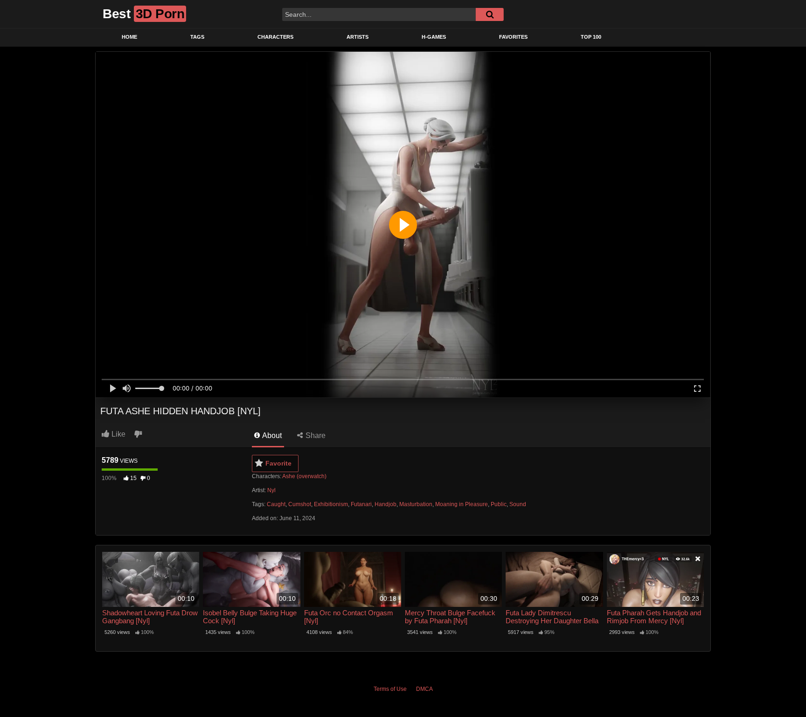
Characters (275, 37)
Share (315, 435)
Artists (357, 37)
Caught (276, 504)
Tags (197, 37)
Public (499, 504)
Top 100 (591, 37)
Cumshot (299, 504)
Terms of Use (390, 689)
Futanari (361, 504)
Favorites (513, 37)
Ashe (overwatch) (304, 476)
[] (490, 14)
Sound (517, 504)
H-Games (434, 37)
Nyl (271, 490)
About (271, 435)
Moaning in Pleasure (461, 504)
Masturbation (415, 504)
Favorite (278, 463)
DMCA (424, 689)
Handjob (385, 504)
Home (129, 37)
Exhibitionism (331, 504)
